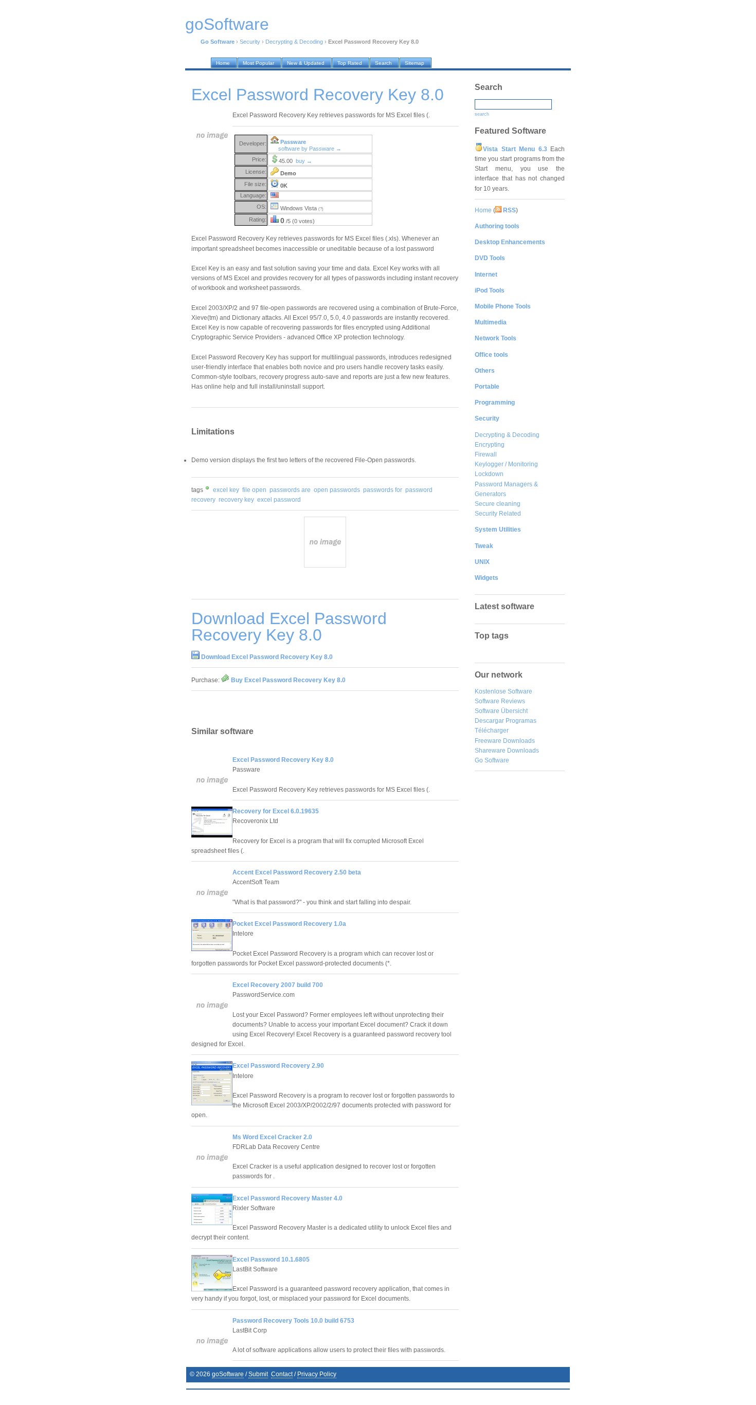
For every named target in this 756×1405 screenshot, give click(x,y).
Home (483, 210)
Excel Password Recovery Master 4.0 (287, 1198)
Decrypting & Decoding (294, 42)
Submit (258, 1374)
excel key (226, 490)
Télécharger (492, 730)
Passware (293, 142)
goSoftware (228, 1374)
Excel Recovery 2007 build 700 (277, 985)
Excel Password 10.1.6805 (271, 1259)
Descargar (489, 720)
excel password (279, 499)
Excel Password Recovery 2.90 (278, 1065)
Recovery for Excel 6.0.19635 (275, 811)
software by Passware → (309, 148)
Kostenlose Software (503, 691)
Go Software (492, 760)
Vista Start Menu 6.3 (515, 149)
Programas (521, 720)
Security (250, 42)
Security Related (498, 513)
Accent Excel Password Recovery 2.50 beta (296, 872)
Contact (282, 1374)
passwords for (382, 490)
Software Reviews (500, 701)
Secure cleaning (497, 503)
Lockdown (489, 474)
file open (254, 490)
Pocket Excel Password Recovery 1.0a (289, 923)
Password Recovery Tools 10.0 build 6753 (293, 1320)
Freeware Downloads (505, 740)
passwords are (290, 490)
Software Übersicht (501, 711)
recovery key (236, 499)
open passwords (337, 490)
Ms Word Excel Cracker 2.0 (272, 1137)
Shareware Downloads (507, 750)
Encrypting (490, 444)
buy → (304, 161)
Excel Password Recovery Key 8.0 (283, 759)
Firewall (486, 454)
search (482, 114)
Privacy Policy (316, 1374)
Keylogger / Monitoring (506, 464)
